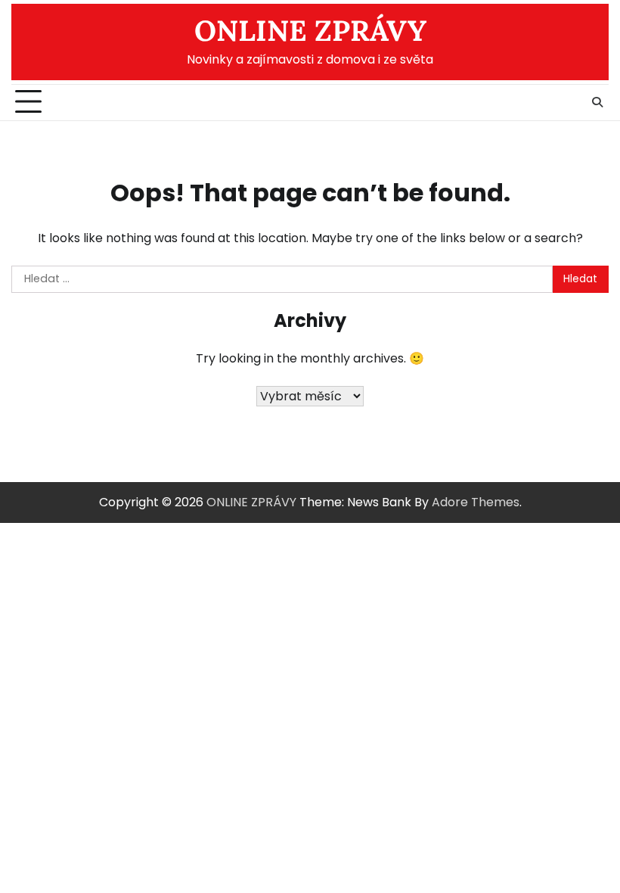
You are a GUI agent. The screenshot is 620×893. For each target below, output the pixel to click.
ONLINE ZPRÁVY (310, 30)
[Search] (597, 102)
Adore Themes (475, 502)
